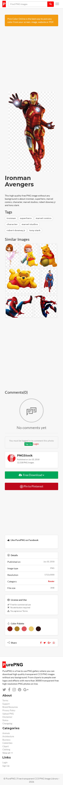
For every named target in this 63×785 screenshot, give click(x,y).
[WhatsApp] (54, 642)
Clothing (6, 749)
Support (6, 704)
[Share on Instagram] (14, 689)
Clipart (5, 746)
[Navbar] (57, 3)
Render (51, 581)
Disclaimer (7, 717)
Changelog (7, 723)
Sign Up (28, 444)
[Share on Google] (25, 689)
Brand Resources (10, 707)
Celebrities (7, 743)
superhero (26, 218)
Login (36, 444)
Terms (5, 700)
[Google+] (49, 642)
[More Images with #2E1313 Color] (38, 628)
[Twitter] (45, 642)
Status (5, 720)
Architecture (8, 736)
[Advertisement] (31, 60)
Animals (6, 733)
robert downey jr (16, 230)
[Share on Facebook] (9, 689)
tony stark (34, 230)
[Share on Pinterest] (19, 689)
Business (6, 740)
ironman (11, 218)
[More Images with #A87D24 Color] (17, 628)
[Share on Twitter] (4, 689)
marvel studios (30, 224)
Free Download (32, 475)
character (12, 224)
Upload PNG (8, 714)
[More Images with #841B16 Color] (9, 628)
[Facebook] (41, 642)
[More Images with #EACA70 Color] (31, 628)
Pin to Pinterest (33, 486)
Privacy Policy (8, 710)
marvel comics (43, 218)
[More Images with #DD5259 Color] (24, 628)
